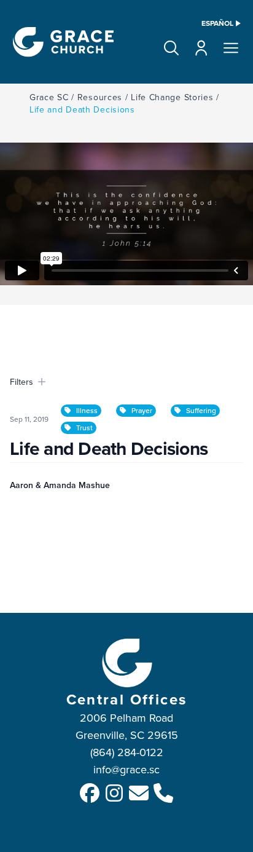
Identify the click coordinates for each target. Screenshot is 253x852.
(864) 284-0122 (126, 752)
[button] (171, 48)
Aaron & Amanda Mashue (60, 485)
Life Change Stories (172, 97)
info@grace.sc (126, 769)
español (217, 23)
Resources (99, 97)
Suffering (201, 410)
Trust (84, 427)
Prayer (141, 410)
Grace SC (49, 97)
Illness (87, 410)
